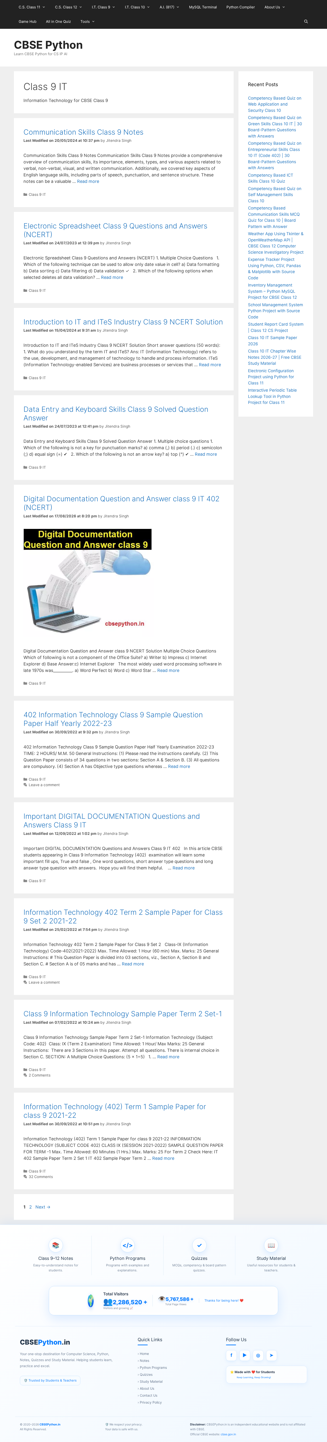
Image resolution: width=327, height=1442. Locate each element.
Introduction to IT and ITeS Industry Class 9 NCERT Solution (123, 321)
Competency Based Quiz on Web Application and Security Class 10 (274, 104)
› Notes (143, 1360)
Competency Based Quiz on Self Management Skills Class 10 (274, 194)
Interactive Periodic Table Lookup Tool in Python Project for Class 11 (272, 396)
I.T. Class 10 (135, 7)
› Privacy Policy (150, 1402)
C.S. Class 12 (66, 7)
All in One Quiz (58, 21)
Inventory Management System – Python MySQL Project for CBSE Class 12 (272, 291)
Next (43, 1206)
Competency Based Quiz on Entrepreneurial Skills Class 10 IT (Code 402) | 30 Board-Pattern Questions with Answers (274, 155)
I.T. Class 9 (101, 7)
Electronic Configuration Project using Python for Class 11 (271, 376)
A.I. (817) (167, 7)
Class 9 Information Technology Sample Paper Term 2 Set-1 (122, 1013)
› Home (143, 1354)
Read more (88, 181)
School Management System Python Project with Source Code (275, 310)
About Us (272, 7)
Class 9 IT (37, 194)
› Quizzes (145, 1374)
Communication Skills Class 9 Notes (83, 132)
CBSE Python (48, 44)
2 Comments (40, 1075)
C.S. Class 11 (29, 7)
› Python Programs (152, 1367)
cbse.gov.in (228, 1434)
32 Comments (41, 1176)
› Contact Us (147, 1395)
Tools (85, 21)
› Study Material (150, 1381)
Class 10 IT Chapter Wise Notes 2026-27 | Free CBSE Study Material (274, 357)
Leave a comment (44, 785)
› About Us (146, 1388)
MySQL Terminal (203, 7)
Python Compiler (240, 7)
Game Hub (27, 21)
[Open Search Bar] (306, 21)
